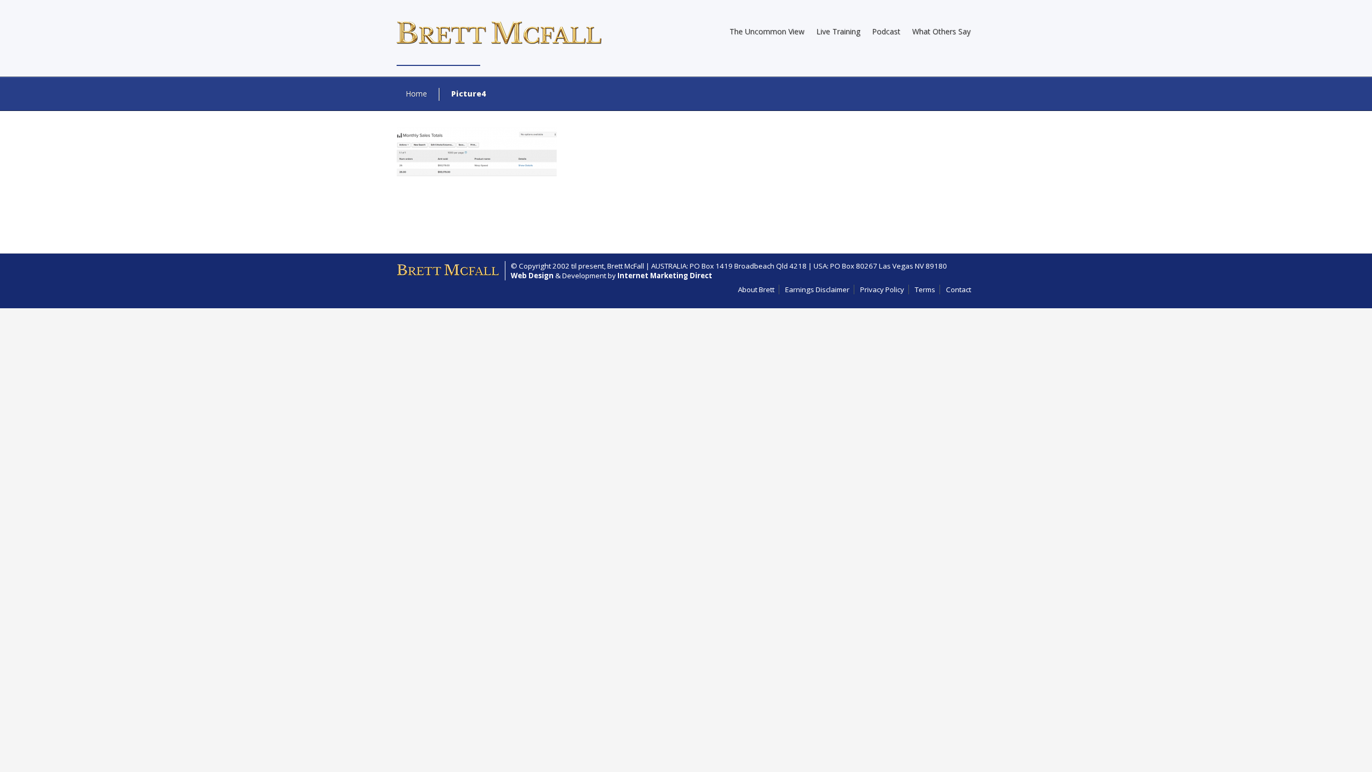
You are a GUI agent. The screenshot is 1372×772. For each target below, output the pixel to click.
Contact (958, 289)
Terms (925, 289)
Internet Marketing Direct (664, 275)
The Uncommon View (766, 31)
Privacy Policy (882, 289)
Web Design (532, 275)
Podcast (886, 31)
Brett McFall (625, 266)
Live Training (838, 31)
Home (416, 93)
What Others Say (941, 31)
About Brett (756, 289)
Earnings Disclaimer (817, 289)
